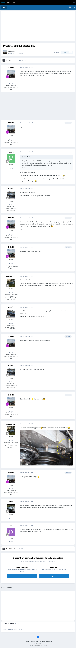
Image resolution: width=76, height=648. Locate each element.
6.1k (11, 205)
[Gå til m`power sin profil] (11, 158)
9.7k (11, 292)
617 (11, 541)
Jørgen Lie (10, 276)
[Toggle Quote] (22, 156)
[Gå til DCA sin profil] (11, 532)
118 (12, 168)
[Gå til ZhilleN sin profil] (5, 52)
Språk (26, 641)
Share (57, 52)
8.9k (11, 83)
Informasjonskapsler (46, 641)
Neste (10, 60)
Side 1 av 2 (22, 60)
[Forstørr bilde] (64, 175)
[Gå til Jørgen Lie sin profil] (11, 283)
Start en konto (22, 576)
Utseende (34, 641)
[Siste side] (15, 60)
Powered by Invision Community (38, 645)
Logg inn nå (54, 576)
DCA (11, 526)
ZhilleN (12, 51)
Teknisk (20, 53)
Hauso (10, 502)
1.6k (11, 518)
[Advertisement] (25, 26)
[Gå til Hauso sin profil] (11, 508)
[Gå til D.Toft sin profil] (11, 195)
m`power (10, 152)
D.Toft (10, 189)
